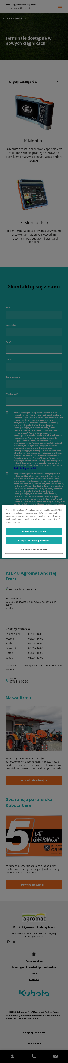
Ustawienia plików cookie (34, 549)
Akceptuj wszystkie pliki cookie (34, 540)
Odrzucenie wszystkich (34, 531)
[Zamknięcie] (61, 510)
